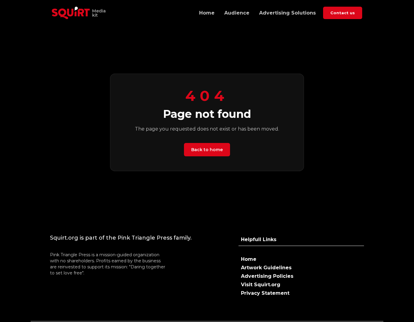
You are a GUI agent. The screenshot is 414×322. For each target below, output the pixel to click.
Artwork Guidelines (266, 268)
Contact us (342, 12)
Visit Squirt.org (260, 284)
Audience (236, 13)
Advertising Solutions (287, 13)
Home (207, 13)
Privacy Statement (265, 293)
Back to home (207, 149)
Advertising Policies (267, 276)
